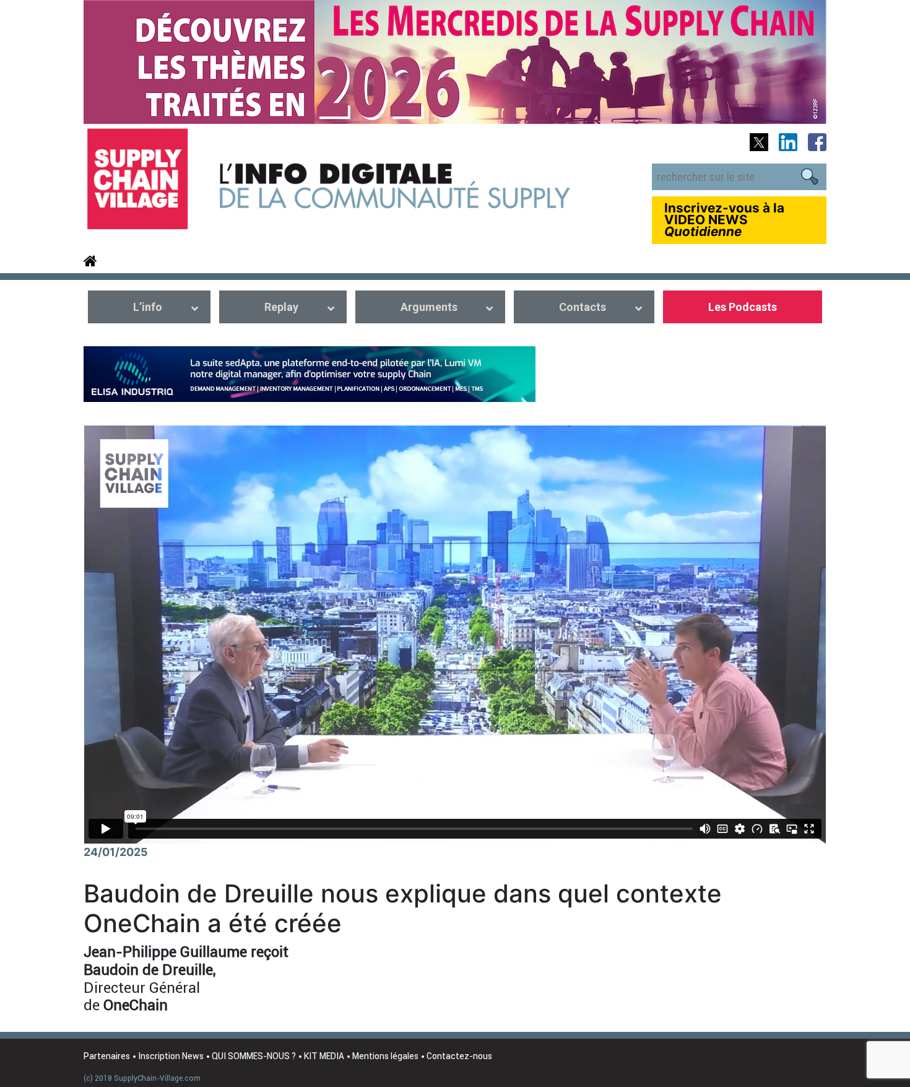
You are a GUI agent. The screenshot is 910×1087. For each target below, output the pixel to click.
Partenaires (107, 1056)
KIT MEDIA (324, 1056)
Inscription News (171, 1056)
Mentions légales (385, 1056)
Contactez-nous (459, 1056)
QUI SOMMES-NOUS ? (254, 1056)
